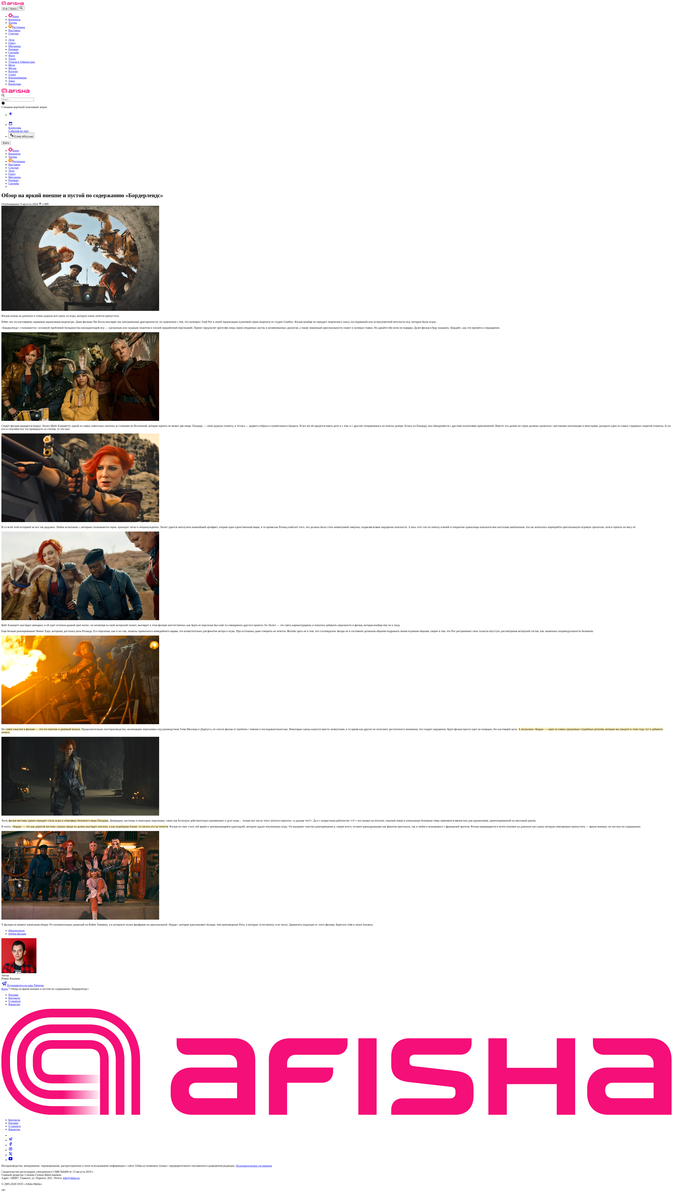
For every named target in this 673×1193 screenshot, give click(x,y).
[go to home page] (12, 3)
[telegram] (10, 1140)
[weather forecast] (340, 117)
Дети (11, 39)
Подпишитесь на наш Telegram (25, 985)
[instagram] (10, 1150)
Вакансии (14, 1004)
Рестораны (18, 27)
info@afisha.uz (71, 1178)
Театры (12, 22)
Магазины (14, 46)
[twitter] (10, 1154)
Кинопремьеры (17, 77)
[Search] (21, 8)
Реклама (13, 994)
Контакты (14, 998)
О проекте (14, 1001)
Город (11, 43)
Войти (13, 9)
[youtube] (10, 1159)
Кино (15, 16)
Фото (11, 55)
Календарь (14, 83)
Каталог (13, 71)
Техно (12, 58)
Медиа (12, 68)
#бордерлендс (16, 930)
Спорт (12, 74)
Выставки (14, 30)
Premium (13, 49)
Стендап (13, 33)
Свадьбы (13, 52)
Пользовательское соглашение (254, 1165)
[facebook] (10, 1145)
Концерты (14, 19)
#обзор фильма (17, 933)
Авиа (11, 80)
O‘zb (5, 9)
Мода (11, 65)
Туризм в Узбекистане (21, 61)
